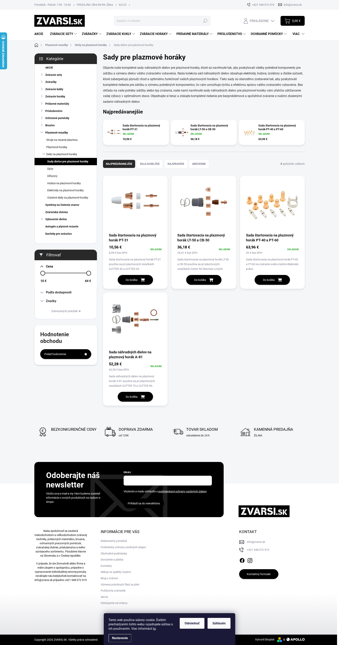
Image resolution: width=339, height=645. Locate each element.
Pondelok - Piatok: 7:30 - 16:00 (52, 4)
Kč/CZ (123, 4)
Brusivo (50, 125)
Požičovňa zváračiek (113, 590)
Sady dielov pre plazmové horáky (67, 161)
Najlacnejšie (150, 163)
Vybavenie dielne (56, 219)
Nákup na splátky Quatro (116, 572)
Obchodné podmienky (114, 553)
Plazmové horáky (56, 147)
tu (154, 628)
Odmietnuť (192, 623)
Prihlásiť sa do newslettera (144, 503)
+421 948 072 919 (76, 580)
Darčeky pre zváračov (58, 233)
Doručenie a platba (112, 559)
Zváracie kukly (54, 89)
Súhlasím (219, 623)
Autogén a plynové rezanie (61, 226)
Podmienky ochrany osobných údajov (123, 547)
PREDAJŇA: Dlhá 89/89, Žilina (95, 4)
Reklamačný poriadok (114, 540)
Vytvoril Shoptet (264, 639)
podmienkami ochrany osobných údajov (182, 491)
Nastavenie (120, 638)
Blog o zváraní (109, 578)
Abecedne (199, 163)
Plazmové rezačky (56, 132)
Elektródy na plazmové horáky (65, 190)
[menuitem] (40, 34)
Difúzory (52, 176)
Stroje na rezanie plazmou (62, 139)
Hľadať (205, 20)
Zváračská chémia (56, 212)
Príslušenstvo (53, 111)
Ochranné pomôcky (57, 118)
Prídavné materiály (57, 103)
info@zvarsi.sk (44, 580)
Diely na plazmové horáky (61, 154)
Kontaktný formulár (259, 574)
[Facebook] (242, 560)
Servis (104, 596)
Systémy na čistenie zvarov (62, 204)
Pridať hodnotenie (55, 354)
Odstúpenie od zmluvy (114, 603)
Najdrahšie (176, 163)
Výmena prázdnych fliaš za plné (120, 584)
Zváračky (50, 81)
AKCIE (49, 67)
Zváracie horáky (55, 96)
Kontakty (106, 565)
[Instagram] (250, 560)
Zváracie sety (53, 74)
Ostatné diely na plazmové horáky (67, 197)
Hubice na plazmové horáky (64, 183)
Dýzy (50, 168)
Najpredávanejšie (119, 163)
